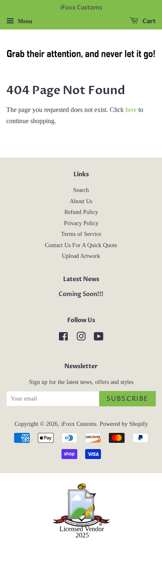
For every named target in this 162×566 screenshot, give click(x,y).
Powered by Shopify (124, 424)
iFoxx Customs (78, 424)
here (131, 109)
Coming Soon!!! (81, 294)
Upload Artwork (81, 256)
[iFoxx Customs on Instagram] (81, 338)
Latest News (81, 279)
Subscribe (127, 398)
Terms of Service (81, 234)
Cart (148, 21)
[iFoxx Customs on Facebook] (63, 338)
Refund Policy (81, 212)
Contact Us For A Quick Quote (81, 245)
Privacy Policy (81, 223)
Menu (24, 21)
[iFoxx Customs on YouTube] (98, 338)
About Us (81, 201)
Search (81, 190)
